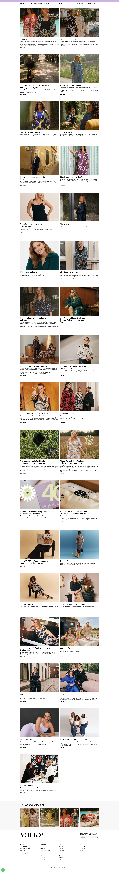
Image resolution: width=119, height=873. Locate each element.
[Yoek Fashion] (60, 3)
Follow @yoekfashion (32, 805)
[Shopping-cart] (97, 3)
